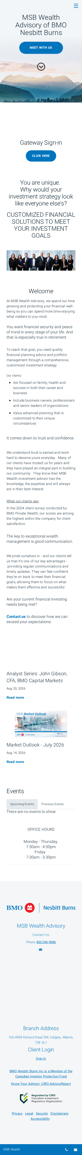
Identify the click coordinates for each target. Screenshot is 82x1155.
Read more (15, 697)
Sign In (41, 1058)
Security (42, 1113)
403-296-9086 (46, 942)
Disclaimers (59, 1113)
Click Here (41, 156)
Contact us (16, 617)
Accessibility (40, 1118)
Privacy (17, 1113)
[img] (41, 652)
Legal (29, 1113)
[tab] (22, 804)
